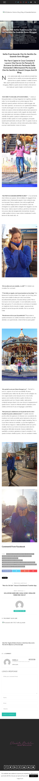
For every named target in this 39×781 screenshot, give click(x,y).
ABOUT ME (16, 27)
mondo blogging (13, 42)
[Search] (35, 2)
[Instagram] (23, 2)
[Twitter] (18, 2)
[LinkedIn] (28, 2)
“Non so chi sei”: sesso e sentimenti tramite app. (19, 585)
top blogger (15, 43)
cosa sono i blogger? (11, 39)
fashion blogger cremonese (12, 560)
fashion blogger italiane (22, 40)
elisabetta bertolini (23, 39)
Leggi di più (20, 778)
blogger (23, 37)
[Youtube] (26, 2)
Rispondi (32, 659)
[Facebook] (16, 2)
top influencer (24, 43)
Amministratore (26, 35)
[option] (19, 634)
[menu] (4, 2)
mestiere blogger (28, 562)
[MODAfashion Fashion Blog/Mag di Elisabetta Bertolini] (19, 12)
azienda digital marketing (12, 37)
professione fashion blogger (27, 42)
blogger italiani (32, 37)
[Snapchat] (31, 2)
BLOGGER (24, 27)
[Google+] (20, 2)
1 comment (22, 36)
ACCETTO (34, 776)
